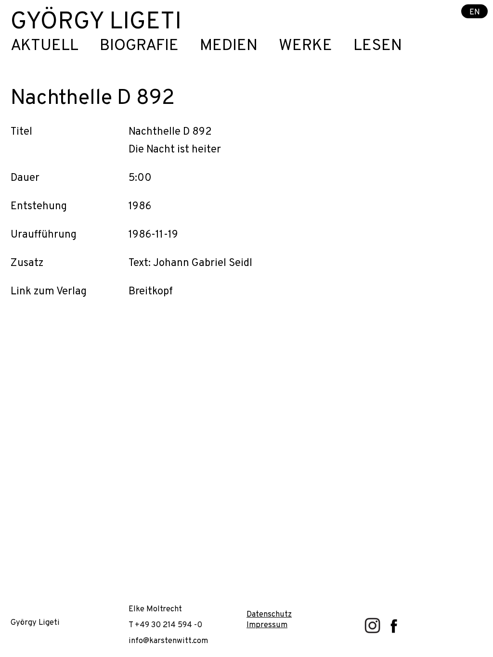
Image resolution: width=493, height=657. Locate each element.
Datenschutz (269, 614)
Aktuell (44, 46)
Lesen (377, 46)
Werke (305, 46)
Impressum (266, 625)
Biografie (139, 46)
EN (474, 12)
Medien (229, 46)
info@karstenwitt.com (168, 641)
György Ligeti (96, 22)
